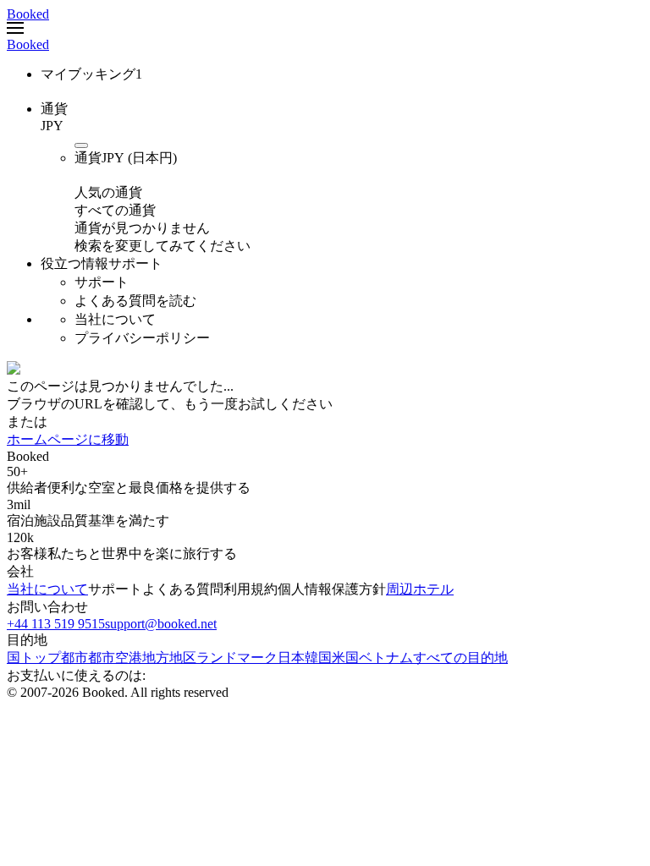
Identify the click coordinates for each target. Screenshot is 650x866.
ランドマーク (237, 657)
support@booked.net (161, 624)
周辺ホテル (420, 589)
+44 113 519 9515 (56, 624)
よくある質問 (182, 589)
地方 (155, 657)
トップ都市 (54, 657)
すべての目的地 (460, 657)
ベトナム (386, 657)
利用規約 (250, 589)
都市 (101, 657)
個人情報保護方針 (332, 589)
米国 (345, 657)
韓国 (318, 657)
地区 (182, 657)
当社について (47, 589)
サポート (115, 589)
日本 (291, 657)
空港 (128, 657)
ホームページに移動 (68, 439)
